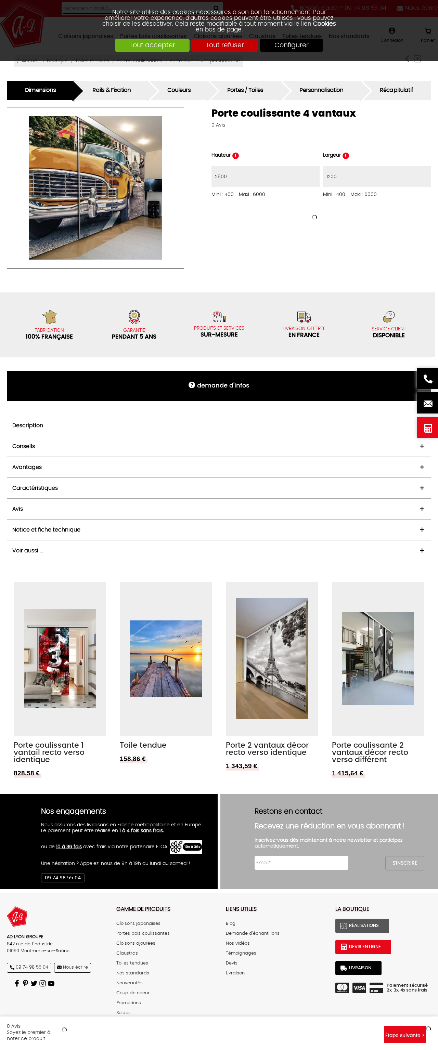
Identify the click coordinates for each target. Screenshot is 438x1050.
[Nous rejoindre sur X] (35, 983)
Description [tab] (27, 425)
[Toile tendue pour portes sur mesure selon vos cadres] (166, 659)
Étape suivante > (405, 1035)
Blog (230, 923)
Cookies (324, 24)
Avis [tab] (17, 509)
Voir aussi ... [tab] (27, 550)
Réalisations (364, 925)
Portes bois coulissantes (143, 933)
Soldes (123, 1013)
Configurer (291, 45)
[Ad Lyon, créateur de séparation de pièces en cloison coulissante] (55, 916)
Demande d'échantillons (253, 933)
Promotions (128, 1003)
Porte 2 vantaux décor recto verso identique (267, 749)
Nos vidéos (238, 943)
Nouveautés (129, 983)
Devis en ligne (427, 427)
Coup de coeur (133, 993)
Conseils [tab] (23, 446)
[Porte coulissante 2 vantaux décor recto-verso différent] (378, 659)
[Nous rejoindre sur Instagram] (43, 983)
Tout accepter (152, 45)
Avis (218, 125)
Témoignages (241, 953)
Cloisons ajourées (135, 943)
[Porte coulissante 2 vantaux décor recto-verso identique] (272, 659)
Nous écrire (427, 403)
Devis (231, 963)
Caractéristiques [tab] (35, 488)
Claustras (127, 953)
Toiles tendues (132, 963)
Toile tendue (143, 745)
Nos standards (132, 973)
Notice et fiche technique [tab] (46, 530)
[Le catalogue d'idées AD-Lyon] (26, 983)
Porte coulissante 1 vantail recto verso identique (49, 752)
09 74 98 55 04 (63, 877)
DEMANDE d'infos (223, 386)
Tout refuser (225, 45)
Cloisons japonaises (138, 923)
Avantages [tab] (27, 467)
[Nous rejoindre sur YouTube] (52, 983)
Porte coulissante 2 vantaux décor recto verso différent (370, 752)
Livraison (235, 973)
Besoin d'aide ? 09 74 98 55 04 (427, 378)
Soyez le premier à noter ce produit (28, 1035)
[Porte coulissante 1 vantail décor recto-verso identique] (60, 659)
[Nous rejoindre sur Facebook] (18, 983)
